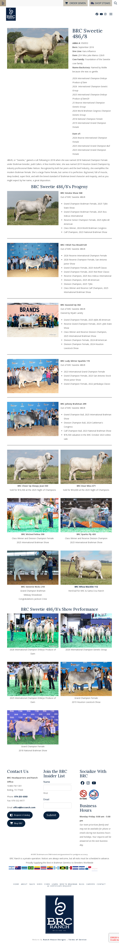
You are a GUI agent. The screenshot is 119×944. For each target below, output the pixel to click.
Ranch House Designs (54, 940)
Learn (55, 884)
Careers (90, 884)
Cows (47, 884)
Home (16, 884)
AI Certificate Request (59, 886)
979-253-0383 (21, 796)
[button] (110, 14)
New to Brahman (68, 884)
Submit (51, 815)
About (24, 884)
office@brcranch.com (24, 807)
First (45, 793)
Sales (32, 884)
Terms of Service (77, 940)
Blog (81, 884)
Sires (39, 884)
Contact (101, 884)
